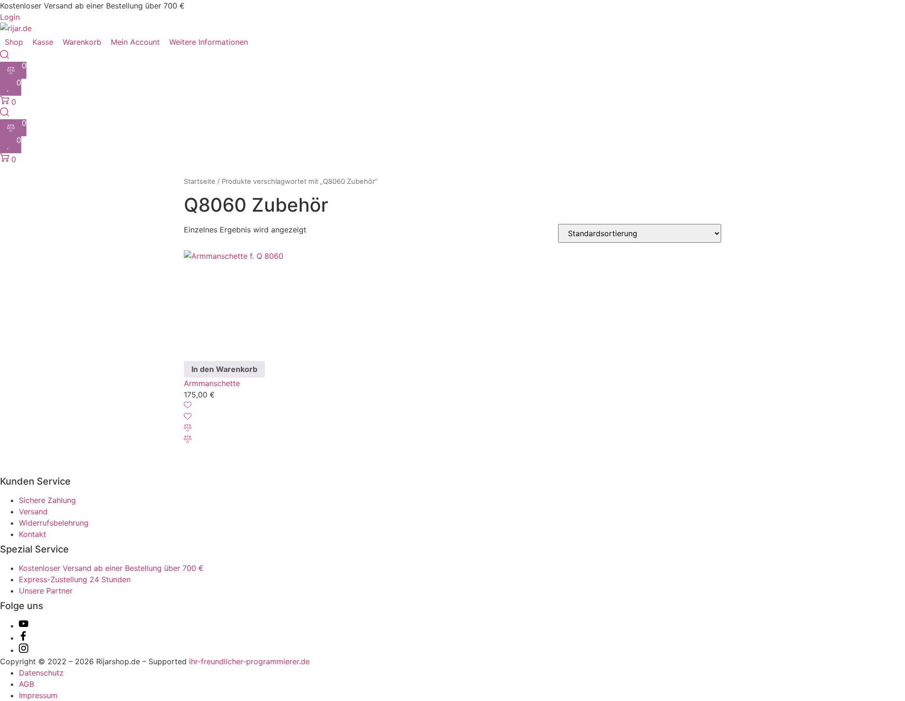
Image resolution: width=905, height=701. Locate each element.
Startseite (199, 181)
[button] (214, 42)
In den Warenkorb (224, 369)
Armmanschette (212, 383)
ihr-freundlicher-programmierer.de (248, 661)
